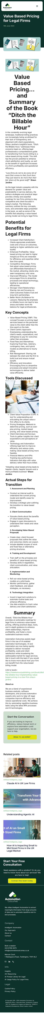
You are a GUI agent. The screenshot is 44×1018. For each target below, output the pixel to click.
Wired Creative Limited (26, 1006)
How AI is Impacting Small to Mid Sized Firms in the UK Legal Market (22, 848)
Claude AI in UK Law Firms (21, 783)
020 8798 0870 (11, 948)
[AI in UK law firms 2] (22, 821)
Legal (20, 780)
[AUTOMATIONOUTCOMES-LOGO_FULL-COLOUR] (7, 4)
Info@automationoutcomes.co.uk (17, 950)
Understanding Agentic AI (20, 814)
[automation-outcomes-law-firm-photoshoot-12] (22, 759)
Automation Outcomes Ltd (27, 1000)
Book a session (10, 946)
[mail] (5, 961)
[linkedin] (9, 961)
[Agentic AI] (22, 790)
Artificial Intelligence (10, 780)
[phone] (13, 961)
